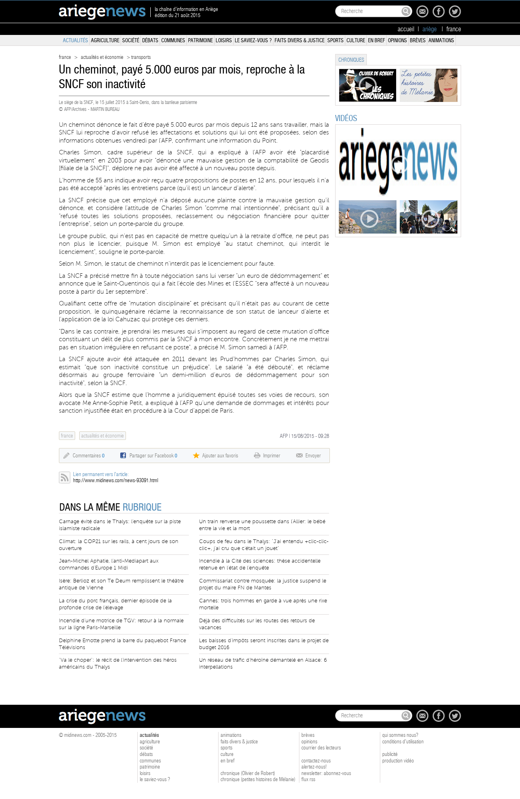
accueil (406, 29)
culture (356, 40)
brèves (418, 40)
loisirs (224, 40)
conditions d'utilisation (403, 741)
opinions (397, 40)
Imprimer (271, 456)
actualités (75, 40)
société (130, 40)
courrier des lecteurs (321, 748)
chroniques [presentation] (351, 60)
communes (173, 40)
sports (335, 40)
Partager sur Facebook (153, 456)
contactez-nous (316, 761)
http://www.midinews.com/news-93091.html (115, 480)
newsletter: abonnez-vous (326, 773)
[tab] (351, 59)
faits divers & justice (300, 40)
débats (150, 40)
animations (441, 40)
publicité (390, 754)
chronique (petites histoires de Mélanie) (258, 779)
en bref (376, 40)
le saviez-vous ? (253, 40)
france (453, 29)
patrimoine (200, 40)
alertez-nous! (314, 767)
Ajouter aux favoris (220, 456)
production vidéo (398, 761)
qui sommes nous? (400, 735)
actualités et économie (102, 57)
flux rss (308, 779)
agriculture (105, 40)
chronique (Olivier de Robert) (248, 773)
